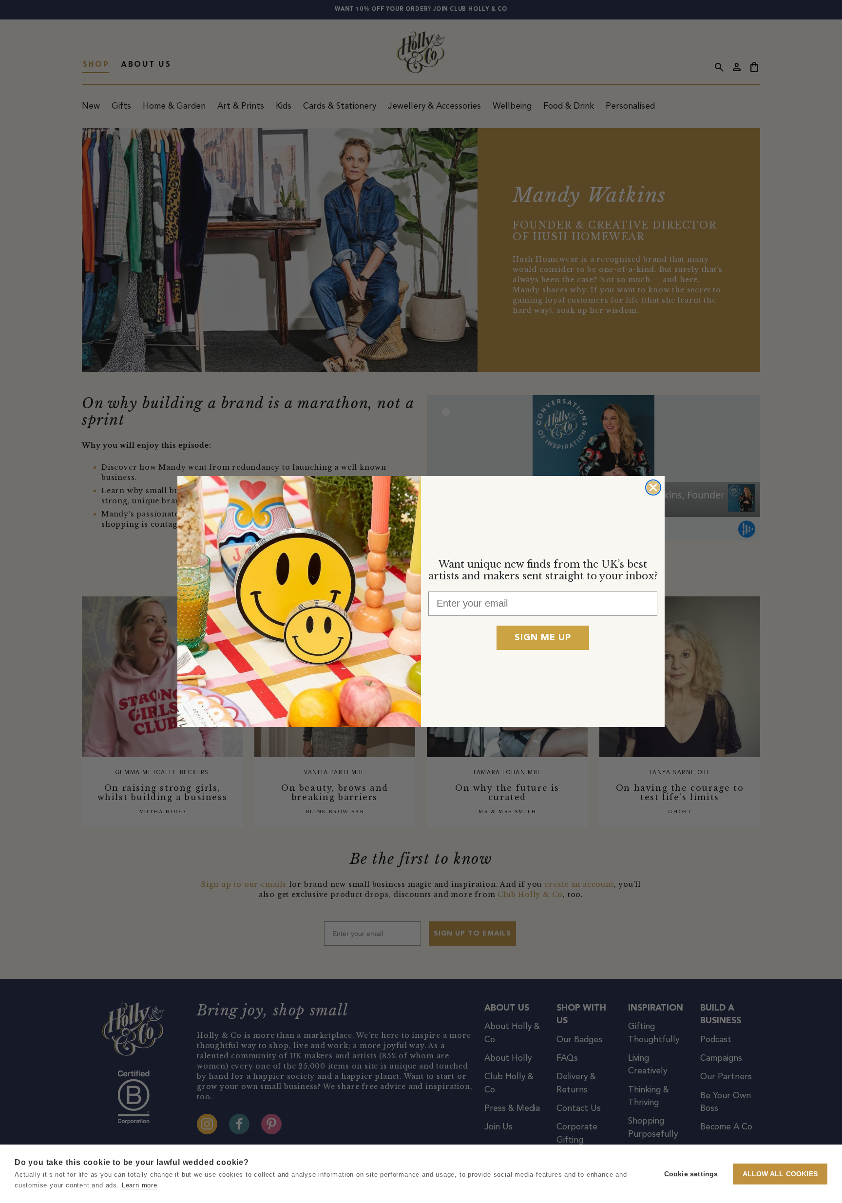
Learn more (139, 1185)
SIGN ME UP (543, 637)
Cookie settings (691, 1174)
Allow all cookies (780, 1174)
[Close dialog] (653, 487)
